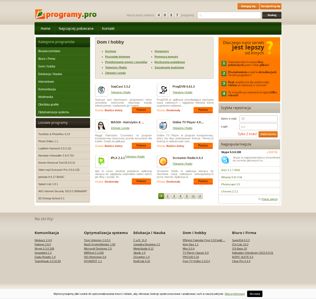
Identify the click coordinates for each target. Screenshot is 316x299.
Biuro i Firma (46, 59)
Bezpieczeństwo (49, 51)
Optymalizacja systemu (53, 112)
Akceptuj (255, 293)
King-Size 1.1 (190, 244)
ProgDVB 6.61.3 (184, 86)
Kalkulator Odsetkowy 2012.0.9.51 (252, 252)
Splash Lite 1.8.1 (48, 184)
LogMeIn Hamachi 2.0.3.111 (54, 148)
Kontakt (108, 28)
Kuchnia (110, 51)
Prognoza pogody (166, 56)
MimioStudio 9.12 (143, 248)
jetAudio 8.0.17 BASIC (51, 176)
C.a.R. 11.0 (140, 240)
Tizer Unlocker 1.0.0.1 (97, 240)
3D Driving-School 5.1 (51, 198)
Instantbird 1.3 (43, 252)
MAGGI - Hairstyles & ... (127, 122)
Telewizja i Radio (116, 67)
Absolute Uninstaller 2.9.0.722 (56, 155)
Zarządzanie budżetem (169, 67)
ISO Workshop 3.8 (95, 256)
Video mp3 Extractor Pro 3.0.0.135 (58, 169)
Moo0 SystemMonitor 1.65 (99, 244)
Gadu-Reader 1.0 (45, 256)
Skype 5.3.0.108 (231, 152)
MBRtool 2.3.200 (94, 252)
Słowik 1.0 (139, 252)
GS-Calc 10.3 (240, 244)
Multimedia (45, 97)
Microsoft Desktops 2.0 (98, 248)
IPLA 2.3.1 (118, 158)
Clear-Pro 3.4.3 (241, 261)
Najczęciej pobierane (76, 28)
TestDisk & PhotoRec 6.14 (54, 134)
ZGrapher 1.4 (141, 256)
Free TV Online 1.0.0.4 (196, 261)
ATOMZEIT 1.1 (93, 261)
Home (45, 28)
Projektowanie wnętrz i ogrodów (126, 62)
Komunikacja (47, 89)
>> (193, 195)
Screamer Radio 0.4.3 (188, 158)
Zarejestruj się (270, 6)
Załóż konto (268, 134)
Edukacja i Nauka (50, 74)
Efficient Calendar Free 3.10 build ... (204, 240)
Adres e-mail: (229, 118)
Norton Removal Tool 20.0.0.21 (56, 162)
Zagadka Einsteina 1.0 (146, 244)
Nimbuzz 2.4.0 (43, 240)
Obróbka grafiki (48, 104)
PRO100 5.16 (191, 256)
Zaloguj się (248, 6)
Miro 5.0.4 (189, 248)
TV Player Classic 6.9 (196, 252)
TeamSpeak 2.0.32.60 (48, 261)
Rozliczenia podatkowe (170, 62)
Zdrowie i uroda (115, 72)
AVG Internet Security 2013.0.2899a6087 (62, 191)
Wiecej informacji (235, 293)
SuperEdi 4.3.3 (241, 240)
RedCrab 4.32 (141, 261)
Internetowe (46, 81)
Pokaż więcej (269, 199)
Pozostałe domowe (117, 56)
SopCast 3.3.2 (120, 86)
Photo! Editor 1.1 (48, 141)
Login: (224, 126)
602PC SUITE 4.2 (242, 256)
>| (200, 195)
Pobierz (141, 109)
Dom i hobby (46, 66)
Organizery (162, 51)
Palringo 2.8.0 (43, 244)
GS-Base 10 (239, 248)
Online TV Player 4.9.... (188, 122)
